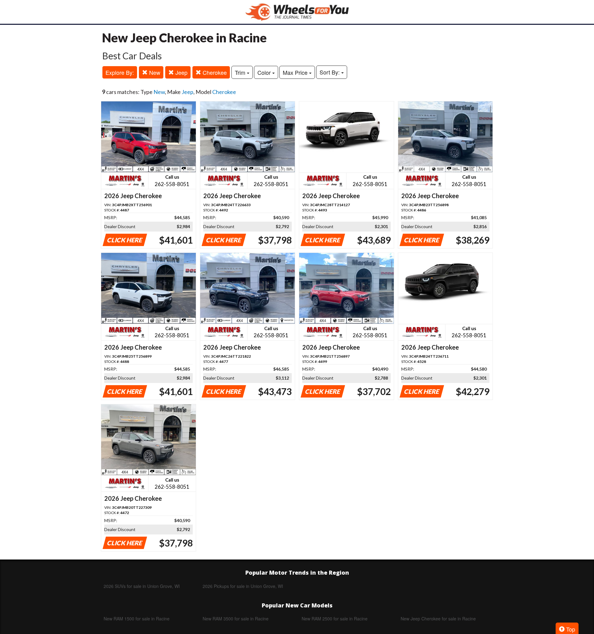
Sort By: (330, 72)
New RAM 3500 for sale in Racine (236, 618)
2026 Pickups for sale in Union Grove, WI (243, 586)
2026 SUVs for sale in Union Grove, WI (142, 586)
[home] (297, 12)
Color (264, 72)
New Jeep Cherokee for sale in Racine (438, 618)
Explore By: (119, 72)
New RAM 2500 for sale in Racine (335, 618)
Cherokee (214, 72)
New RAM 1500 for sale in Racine (137, 618)
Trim (241, 72)
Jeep (180, 72)
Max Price (296, 72)
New (154, 72)
